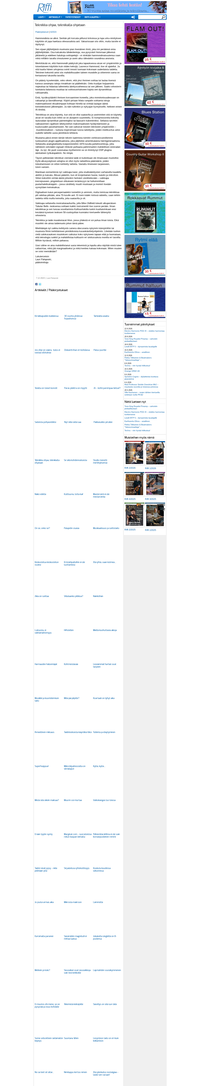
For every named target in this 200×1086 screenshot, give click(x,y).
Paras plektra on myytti (75, 388)
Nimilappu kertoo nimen (75, 1072)
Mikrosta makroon (73, 902)
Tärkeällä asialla (101, 316)
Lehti (41, 17)
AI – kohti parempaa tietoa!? (107, 388)
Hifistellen (69, 630)
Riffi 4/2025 (130, 499)
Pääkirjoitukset (41, 32)
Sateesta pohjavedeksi (46, 422)
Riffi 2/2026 (130, 468)
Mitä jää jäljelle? (71, 698)
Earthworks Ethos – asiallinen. (137, 352)
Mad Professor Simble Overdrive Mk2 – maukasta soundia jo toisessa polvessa (141, 385)
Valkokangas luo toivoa (104, 800)
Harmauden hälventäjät (46, 664)
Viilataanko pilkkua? (73, 596)
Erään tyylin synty (44, 834)
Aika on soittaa (42, 596)
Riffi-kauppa (92, 17)
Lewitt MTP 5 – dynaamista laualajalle (140, 346)
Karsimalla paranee (44, 936)
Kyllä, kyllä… (99, 766)
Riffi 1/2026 (150, 468)
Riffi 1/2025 (150, 530)
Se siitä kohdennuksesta (75, 460)
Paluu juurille (100, 350)
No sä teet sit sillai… (44, 1072)
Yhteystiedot (73, 17)
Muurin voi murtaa (73, 800)
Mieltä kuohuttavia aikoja (105, 630)
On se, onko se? (42, 528)
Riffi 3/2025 (150, 499)
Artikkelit (54, 17)
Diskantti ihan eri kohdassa (77, 350)
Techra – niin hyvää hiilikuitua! (137, 365)
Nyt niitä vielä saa (72, 422)
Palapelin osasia (71, 528)
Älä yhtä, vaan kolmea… (104, 562)
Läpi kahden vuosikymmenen (107, 970)
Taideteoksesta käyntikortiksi (78, 732)
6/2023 (53, 32)
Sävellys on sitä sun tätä (105, 1004)
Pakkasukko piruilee (103, 422)
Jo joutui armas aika (44, 902)
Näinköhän (98, 596)
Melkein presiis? (42, 970)
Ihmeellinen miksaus (44, 732)
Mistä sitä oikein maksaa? (47, 800)
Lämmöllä (98, 902)
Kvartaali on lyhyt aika (103, 698)
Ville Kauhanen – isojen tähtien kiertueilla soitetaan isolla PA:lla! (142, 393)
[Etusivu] (44, 8)
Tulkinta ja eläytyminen (104, 732)
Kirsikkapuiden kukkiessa (46, 316)
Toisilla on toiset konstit (46, 388)
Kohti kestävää (71, 664)
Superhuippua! (42, 766)
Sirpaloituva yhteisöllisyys (76, 868)
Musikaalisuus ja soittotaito (106, 528)
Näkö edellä (40, 494)
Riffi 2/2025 (130, 530)
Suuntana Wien (71, 1038)
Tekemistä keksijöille (73, 1004)
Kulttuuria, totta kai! (73, 494)
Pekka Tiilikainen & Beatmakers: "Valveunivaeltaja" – (138, 359)
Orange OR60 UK (132, 371)
